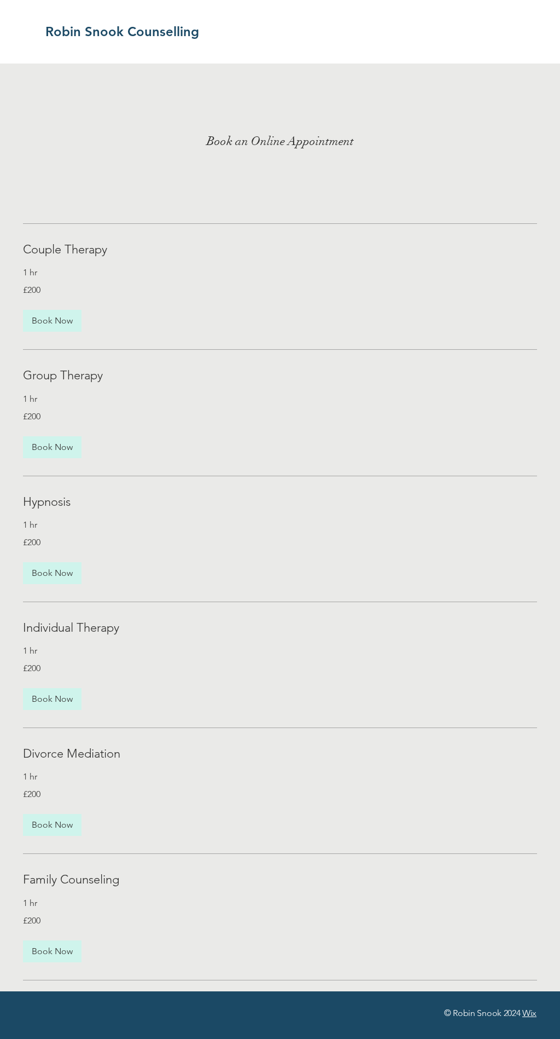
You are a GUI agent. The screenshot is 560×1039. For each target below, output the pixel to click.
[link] (280, 249)
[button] (52, 321)
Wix (529, 1013)
